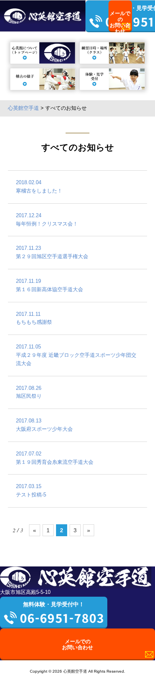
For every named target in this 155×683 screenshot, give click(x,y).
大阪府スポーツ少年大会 (44, 425)
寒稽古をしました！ (39, 186)
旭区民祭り (29, 392)
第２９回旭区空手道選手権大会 (52, 252)
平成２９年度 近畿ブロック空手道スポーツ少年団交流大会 (76, 355)
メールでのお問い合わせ (121, 21)
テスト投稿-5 (31, 490)
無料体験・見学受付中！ (53, 604)
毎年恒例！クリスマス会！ (47, 219)
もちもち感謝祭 (34, 318)
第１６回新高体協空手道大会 (49, 285)
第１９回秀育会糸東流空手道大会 (54, 458)
